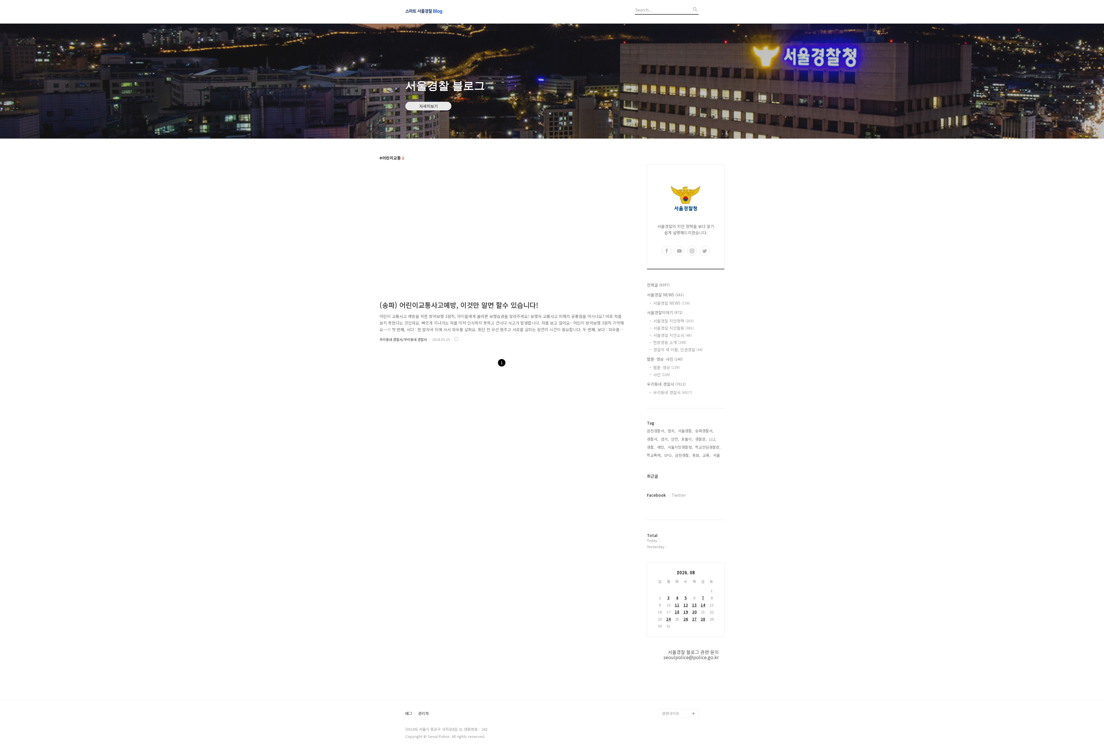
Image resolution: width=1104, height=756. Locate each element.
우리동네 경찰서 (666, 384)
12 (685, 605)
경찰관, (701, 439)
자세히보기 (428, 106)
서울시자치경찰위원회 (679, 639)
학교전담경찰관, (707, 447)
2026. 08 (686, 572)
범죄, (672, 430)
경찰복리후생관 (674, 704)
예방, (661, 447)
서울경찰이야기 (665, 312)
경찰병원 (669, 685)
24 (668, 619)
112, (712, 439)
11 (677, 605)
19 (685, 612)
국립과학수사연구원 (677, 676)
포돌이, (687, 439)
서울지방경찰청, (680, 447)
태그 (408, 713)
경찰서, (652, 439)
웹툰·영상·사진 (665, 359)
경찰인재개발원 (674, 658)
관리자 (423, 713)
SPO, (668, 455)
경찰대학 (669, 649)
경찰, (651, 447)
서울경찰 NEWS (665, 295)
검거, (665, 439)
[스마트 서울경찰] (437, 12)
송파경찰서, (704, 430)
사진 (661, 374)
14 (703, 605)
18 (677, 612)
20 (694, 612)
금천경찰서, (656, 430)
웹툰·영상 (666, 367)
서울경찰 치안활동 (673, 328)
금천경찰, (682, 455)
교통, (707, 455)
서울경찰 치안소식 (672, 335)
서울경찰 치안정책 (673, 321)
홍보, (696, 455)
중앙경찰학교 (672, 667)
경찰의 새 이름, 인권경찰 (678, 349)
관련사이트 (670, 713)
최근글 (652, 476)
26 (685, 619)
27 (694, 619)
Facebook (656, 495)
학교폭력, (654, 455)
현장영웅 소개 (669, 342)
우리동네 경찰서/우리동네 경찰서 (403, 339)
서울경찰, (685, 430)
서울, (717, 455)
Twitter (679, 495)
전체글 (658, 285)
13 (694, 605)
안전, (675, 439)
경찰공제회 (671, 695)
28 (703, 619)
